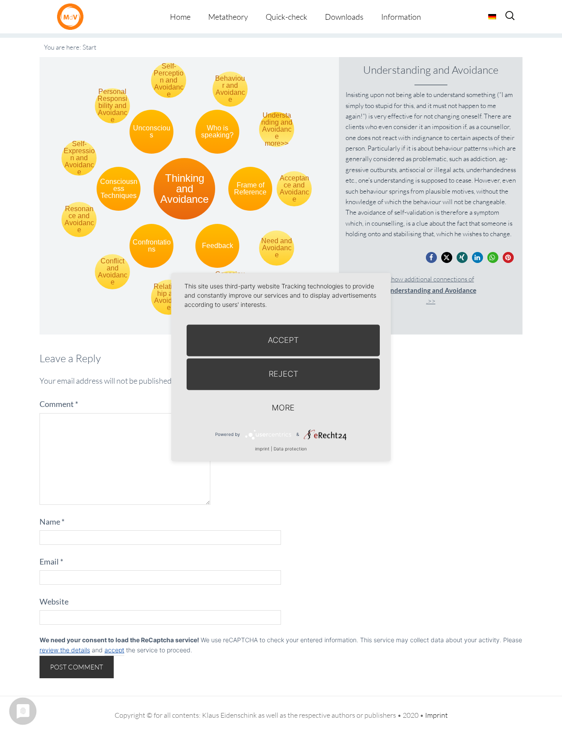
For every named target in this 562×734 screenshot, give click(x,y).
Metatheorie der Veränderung (72, 16)
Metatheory (228, 17)
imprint (262, 448)
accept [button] (114, 650)
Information (401, 17)
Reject (283, 373)
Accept (283, 340)
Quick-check (286, 17)
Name (52, 521)
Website (54, 601)
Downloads (344, 17)
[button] (431, 257)
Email (51, 561)
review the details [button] (65, 650)
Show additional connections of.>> (430, 290)
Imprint (436, 715)
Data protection (290, 448)
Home (180, 17)
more (283, 407)
